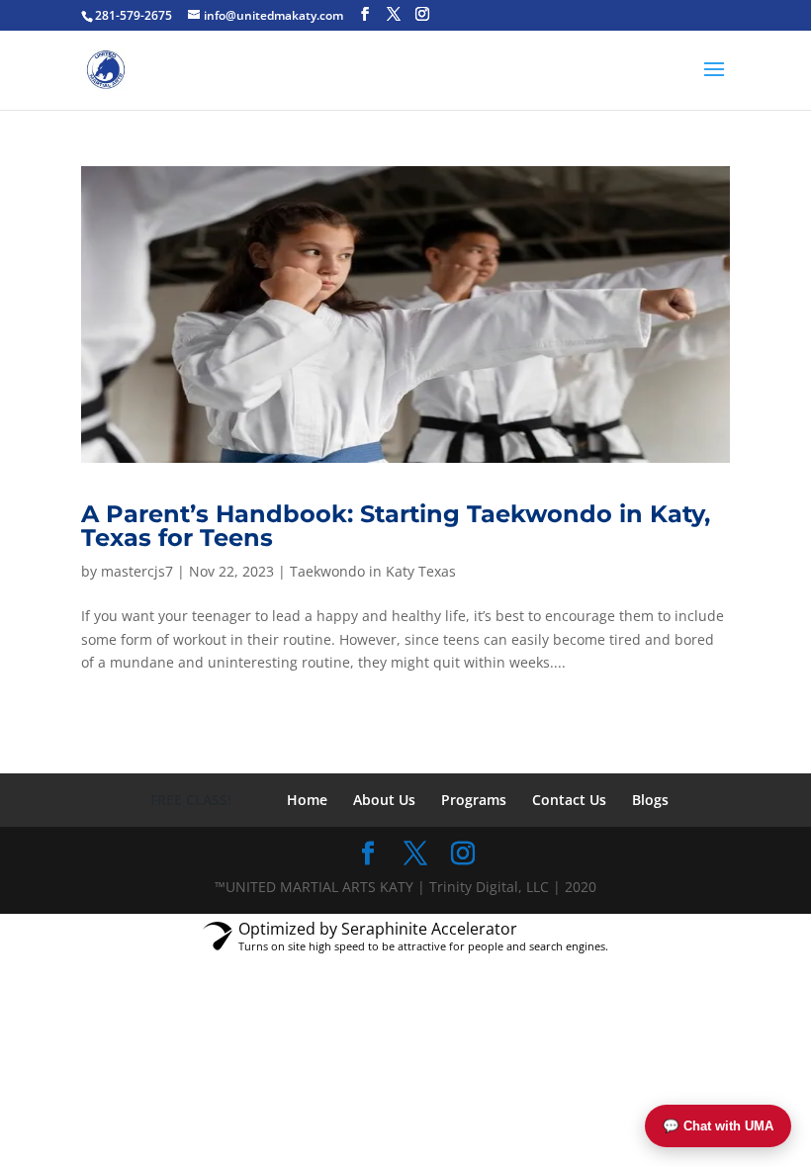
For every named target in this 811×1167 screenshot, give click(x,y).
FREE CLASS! (190, 799)
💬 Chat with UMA (718, 1126)
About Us (384, 799)
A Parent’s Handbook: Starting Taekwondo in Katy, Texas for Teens (395, 525)
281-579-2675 (133, 15)
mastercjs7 (137, 571)
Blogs (650, 799)
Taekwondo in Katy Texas (373, 571)
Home (307, 799)
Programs (473, 799)
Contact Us (569, 799)
